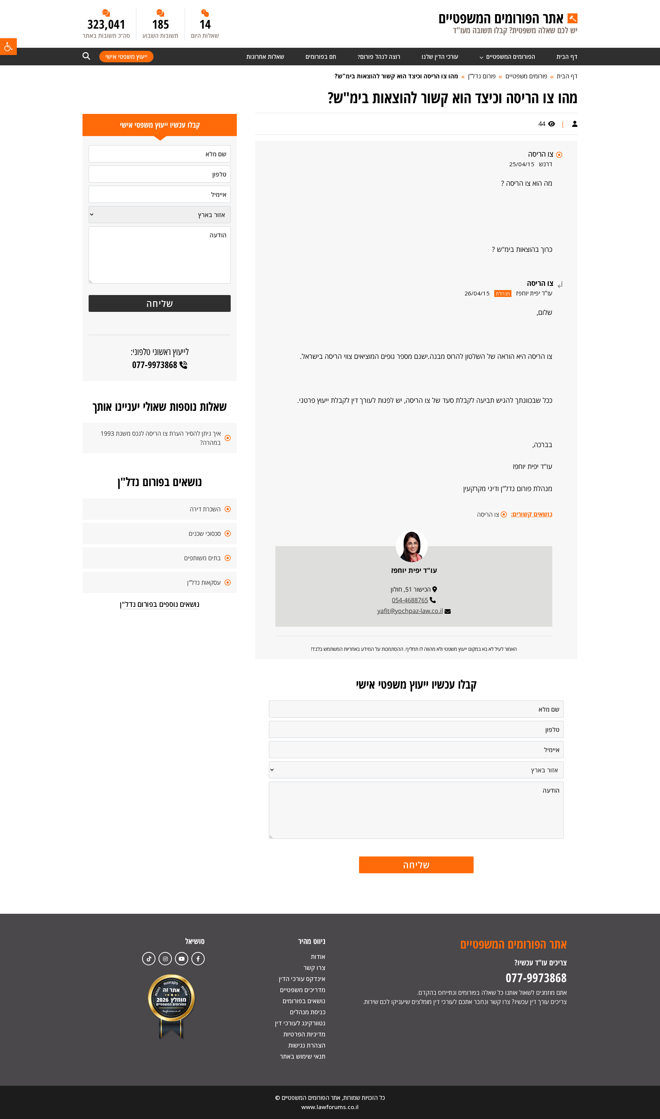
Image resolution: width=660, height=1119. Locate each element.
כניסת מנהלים (307, 1012)
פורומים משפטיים (526, 76)
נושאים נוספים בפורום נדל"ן (159, 604)
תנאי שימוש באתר (302, 1056)
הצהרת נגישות (306, 1045)
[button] (8, 46)
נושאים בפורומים (304, 1001)
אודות (318, 956)
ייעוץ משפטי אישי (126, 56)
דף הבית (567, 56)
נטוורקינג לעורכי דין (300, 1023)
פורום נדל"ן (482, 76)
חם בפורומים (321, 56)
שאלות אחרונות (265, 56)
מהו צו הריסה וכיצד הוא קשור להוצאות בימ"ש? (396, 76)
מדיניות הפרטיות (304, 1034)
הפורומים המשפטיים (510, 56)
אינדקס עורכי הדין (302, 979)
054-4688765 (410, 600)
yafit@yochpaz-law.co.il (410, 611)
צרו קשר (314, 967)
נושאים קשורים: (531, 514)
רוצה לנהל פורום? (379, 56)
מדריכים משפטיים (302, 990)
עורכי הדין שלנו (440, 56)
